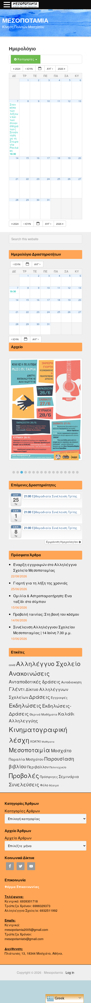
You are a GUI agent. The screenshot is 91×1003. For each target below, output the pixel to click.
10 (48, 101)
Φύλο (44, 785)
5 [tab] (29, 472)
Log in (70, 972)
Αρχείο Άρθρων (18, 837)
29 (27, 199)
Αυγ (49, 68)
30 (38, 199)
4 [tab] (25, 472)
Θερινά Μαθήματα (43, 714)
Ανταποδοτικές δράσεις (34, 681)
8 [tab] (41, 472)
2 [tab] (17, 472)
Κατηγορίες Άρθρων (22, 810)
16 (38, 158)
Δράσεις (39, 696)
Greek (59, 998)
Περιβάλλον (38, 766)
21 (17, 179)
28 (17, 199)
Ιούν (29, 68)
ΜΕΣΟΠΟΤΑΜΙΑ (25, 20)
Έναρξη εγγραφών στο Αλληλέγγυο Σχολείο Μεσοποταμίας (45, 567)
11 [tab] (53, 472)
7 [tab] (37, 472)
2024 (17, 68)
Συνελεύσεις (24, 784)
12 (69, 101)
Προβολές (24, 775)
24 (48, 179)
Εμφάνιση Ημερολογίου (62, 542)
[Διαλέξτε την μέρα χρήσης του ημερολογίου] (40, 69)
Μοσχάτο (61, 750)
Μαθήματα (48, 741)
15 (27, 158)
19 (69, 158)
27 (79, 179)
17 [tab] (77, 472)
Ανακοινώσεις (29, 673)
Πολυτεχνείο (57, 767)
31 (48, 199)
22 (27, 179)
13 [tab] (61, 472)
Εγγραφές (59, 697)
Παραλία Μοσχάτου (26, 759)
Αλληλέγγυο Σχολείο (48, 663)
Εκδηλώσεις (25, 705)
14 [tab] (65, 472)
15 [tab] (69, 472)
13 (79, 101)
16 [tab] (73, 472)
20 (79, 158)
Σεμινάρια (69, 776)
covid (12, 665)
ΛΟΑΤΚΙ (35, 741)
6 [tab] (33, 472)
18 (58, 158)
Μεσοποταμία (29, 749)
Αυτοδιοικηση (71, 682)
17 (48, 158)
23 (38, 179)
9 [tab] (45, 472)
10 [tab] (49, 472)
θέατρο (54, 785)
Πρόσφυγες (49, 776)
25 (58, 179)
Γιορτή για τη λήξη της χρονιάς (40, 583)
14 (17, 158)
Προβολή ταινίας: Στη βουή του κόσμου (46, 614)
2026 (61, 68)
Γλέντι (17, 688)
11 (58, 101)
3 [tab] (21, 472)
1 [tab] (13, 472)
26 (69, 179)
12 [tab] (57, 472)
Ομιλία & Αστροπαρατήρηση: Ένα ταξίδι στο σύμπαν (42, 598)
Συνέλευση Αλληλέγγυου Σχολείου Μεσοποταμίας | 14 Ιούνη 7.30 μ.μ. (44, 629)
